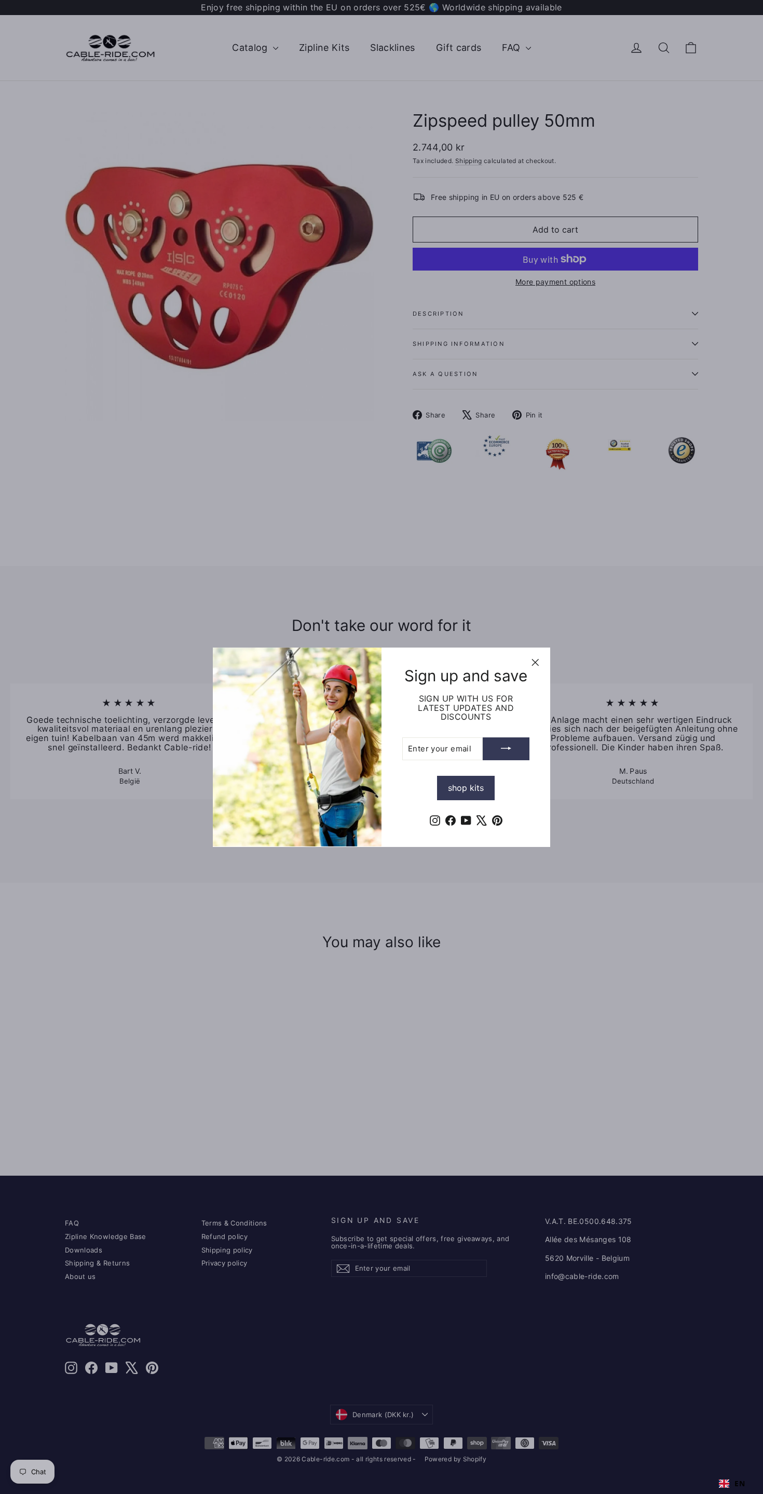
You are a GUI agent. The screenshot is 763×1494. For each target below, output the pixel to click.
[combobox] (732, 1483)
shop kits (466, 787)
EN (739, 1483)
